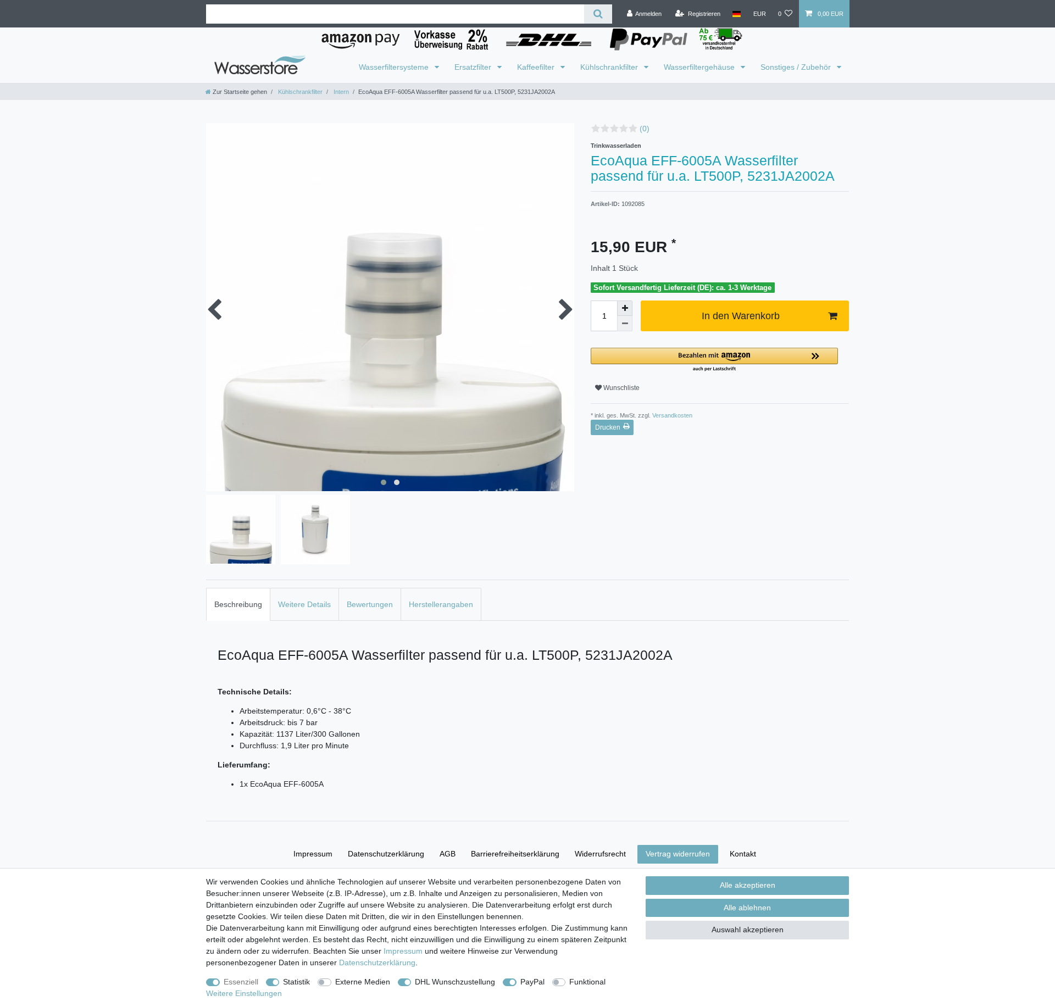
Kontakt (743, 853)
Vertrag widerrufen (678, 853)
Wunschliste (621, 388)
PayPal (532, 981)
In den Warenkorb (741, 315)
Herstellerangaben (441, 604)
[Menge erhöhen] (624, 308)
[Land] (736, 13)
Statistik (296, 981)
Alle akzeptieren (747, 885)
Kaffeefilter (537, 67)
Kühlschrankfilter (610, 67)
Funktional (587, 981)
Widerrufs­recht (600, 853)
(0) (644, 128)
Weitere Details (304, 604)
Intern (340, 91)
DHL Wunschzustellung (455, 981)
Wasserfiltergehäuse (700, 67)
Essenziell (241, 981)
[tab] (238, 604)
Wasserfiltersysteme (395, 67)
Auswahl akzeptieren (748, 929)
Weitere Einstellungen (244, 993)
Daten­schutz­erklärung (386, 853)
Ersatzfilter (473, 67)
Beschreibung (238, 604)
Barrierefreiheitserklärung (515, 853)
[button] (714, 360)
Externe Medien (362, 981)
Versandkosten (671, 415)
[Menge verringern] (624, 323)
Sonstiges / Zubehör (796, 67)
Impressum (312, 853)
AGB (448, 853)
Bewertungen (370, 604)
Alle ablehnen (747, 907)
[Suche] (598, 14)
